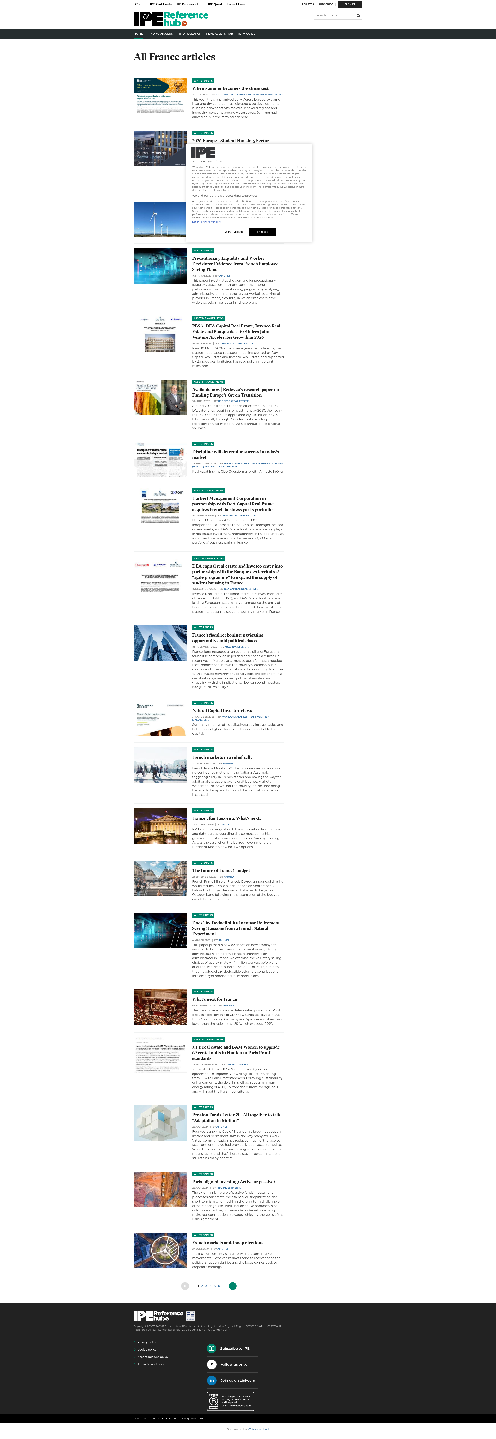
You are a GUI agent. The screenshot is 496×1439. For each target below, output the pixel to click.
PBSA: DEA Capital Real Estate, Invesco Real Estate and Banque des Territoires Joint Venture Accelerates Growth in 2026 (236, 331)
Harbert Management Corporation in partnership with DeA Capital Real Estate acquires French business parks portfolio (233, 504)
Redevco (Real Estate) (233, 401)
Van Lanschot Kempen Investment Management (250, 94)
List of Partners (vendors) (206, 221)
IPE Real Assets (161, 4)
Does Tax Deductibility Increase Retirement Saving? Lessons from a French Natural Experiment (236, 928)
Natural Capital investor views (222, 710)
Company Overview (164, 1418)
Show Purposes (234, 231)
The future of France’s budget (221, 870)
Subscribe (326, 4)
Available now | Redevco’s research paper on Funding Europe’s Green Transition (235, 392)
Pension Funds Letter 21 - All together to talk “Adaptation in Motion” (236, 1117)
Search (358, 15)
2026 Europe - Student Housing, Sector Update (230, 143)
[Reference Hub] (171, 25)
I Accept (262, 231)
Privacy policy (147, 1342)
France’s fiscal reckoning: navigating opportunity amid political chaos (228, 637)
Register (308, 4)
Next (233, 1286)
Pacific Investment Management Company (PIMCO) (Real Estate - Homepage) (238, 465)
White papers (203, 80)
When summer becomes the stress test (230, 88)
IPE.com (139, 4)
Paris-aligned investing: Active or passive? (233, 1182)
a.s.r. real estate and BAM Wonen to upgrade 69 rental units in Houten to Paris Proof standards (236, 1052)
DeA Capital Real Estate (236, 343)
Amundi (224, 275)
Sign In (350, 4)
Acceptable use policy (153, 1357)
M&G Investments (237, 646)
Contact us (140, 1418)
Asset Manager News (209, 318)
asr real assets (237, 1064)
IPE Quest (215, 4)
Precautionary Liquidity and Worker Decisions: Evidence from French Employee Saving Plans (235, 263)
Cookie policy (147, 1349)
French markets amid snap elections (227, 1243)
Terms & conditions (151, 1364)
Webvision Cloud (258, 1429)
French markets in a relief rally (222, 757)
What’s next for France (214, 999)
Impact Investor (238, 4)
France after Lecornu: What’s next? (226, 818)
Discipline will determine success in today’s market (235, 454)
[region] (249, 193)
